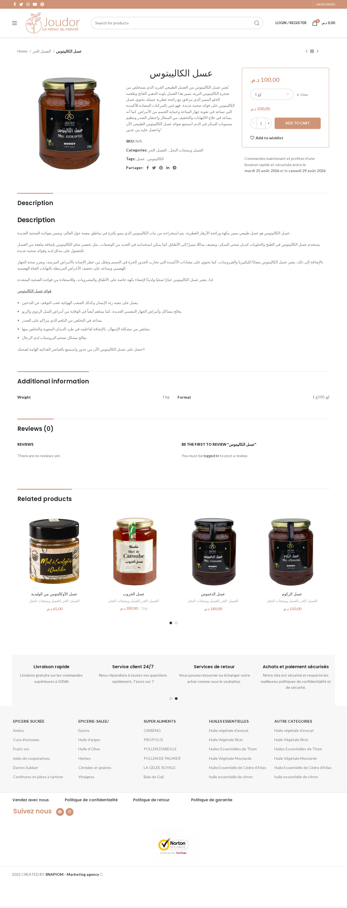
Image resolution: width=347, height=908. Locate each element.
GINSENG (152, 730)
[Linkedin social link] (168, 167)
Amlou (18, 730)
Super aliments (160, 721)
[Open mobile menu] (14, 23)
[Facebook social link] (15, 4)
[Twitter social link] (21, 4)
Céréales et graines (94, 767)
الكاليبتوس (155, 158)
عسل (140, 158)
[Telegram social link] (174, 167)
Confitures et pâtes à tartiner (38, 776)
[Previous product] (306, 51)
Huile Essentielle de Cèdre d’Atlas (237, 767)
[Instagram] (69, 812)
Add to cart (297, 123)
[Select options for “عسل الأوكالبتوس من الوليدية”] (87, 524)
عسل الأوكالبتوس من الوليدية (54, 594)
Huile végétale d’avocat (229, 730)
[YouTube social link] (35, 4)
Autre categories (293, 721)
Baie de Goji (154, 776)
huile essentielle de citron (231, 776)
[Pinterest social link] (42, 4)
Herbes (84, 758)
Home (22, 51)
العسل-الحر (42, 51)
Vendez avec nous (30, 800)
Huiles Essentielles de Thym (233, 749)
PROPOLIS (153, 739)
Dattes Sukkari (25, 767)
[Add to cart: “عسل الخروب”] (166, 524)
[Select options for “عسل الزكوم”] (325, 524)
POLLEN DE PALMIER (162, 758)
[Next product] (317, 51)
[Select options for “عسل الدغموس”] (245, 524)
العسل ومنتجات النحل (186, 150)
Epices (83, 730)
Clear (304, 95)
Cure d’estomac (26, 739)
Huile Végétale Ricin (226, 739)
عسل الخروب (133, 594)
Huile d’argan (89, 739)
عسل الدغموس (213, 594)
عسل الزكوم (292, 594)
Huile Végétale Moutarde (230, 758)
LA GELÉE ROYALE (160, 767)
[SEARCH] (257, 23)
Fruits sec (21, 749)
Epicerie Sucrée (28, 721)
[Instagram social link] (28, 4)
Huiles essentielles (229, 721)
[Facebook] (60, 812)
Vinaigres (86, 776)
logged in (211, 455)
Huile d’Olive (89, 749)
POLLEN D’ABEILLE (160, 749)
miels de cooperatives (31, 758)
